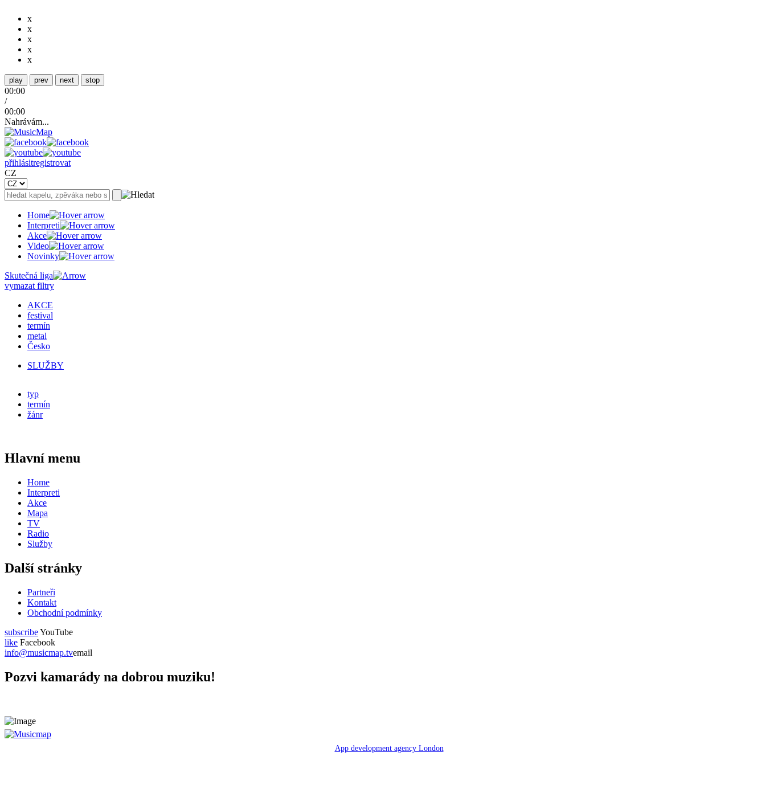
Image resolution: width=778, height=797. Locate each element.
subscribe (21, 632)
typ (33, 394)
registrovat (52, 162)
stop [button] (92, 80)
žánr (35, 414)
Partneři (41, 592)
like (11, 642)
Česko (38, 346)
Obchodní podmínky (64, 613)
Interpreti (43, 225)
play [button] (16, 80)
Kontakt (41, 602)
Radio (38, 533)
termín (38, 325)
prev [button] (41, 80)
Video (38, 246)
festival (40, 315)
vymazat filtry (29, 286)
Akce (37, 235)
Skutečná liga (29, 275)
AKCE (40, 305)
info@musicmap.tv (39, 652)
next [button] (67, 80)
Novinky (43, 256)
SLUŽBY (45, 365)
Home (38, 215)
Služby (39, 544)
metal (37, 336)
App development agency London (389, 748)
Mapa (37, 513)
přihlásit (19, 162)
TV (33, 523)
